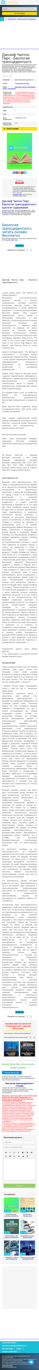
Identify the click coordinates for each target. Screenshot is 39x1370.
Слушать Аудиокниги (9, 1351)
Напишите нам (17, 194)
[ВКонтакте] (14, 172)
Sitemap (19, 1348)
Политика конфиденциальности (13, 1345)
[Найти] (35, 9)
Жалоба (19, 182)
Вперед (19, 246)
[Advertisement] (19, 1287)
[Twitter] (25, 172)
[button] (6, 1152)
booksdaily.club (11, 2)
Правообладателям (9, 1342)
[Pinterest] (22, 172)
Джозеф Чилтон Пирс (22, 83)
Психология (12, 88)
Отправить (19, 1186)
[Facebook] (17, 172)
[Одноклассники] (19, 172)
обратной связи (7, 1365)
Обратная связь (7, 1348)
